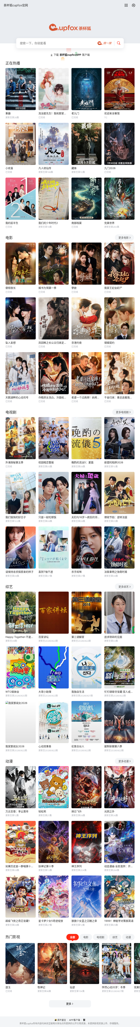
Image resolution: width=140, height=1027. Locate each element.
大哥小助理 (44, 691)
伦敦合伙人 (77, 746)
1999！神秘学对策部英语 (118, 920)
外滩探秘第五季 (14, 462)
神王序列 (76, 866)
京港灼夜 (76, 342)
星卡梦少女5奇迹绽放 (50, 920)
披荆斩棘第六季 (113, 746)
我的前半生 (11, 222)
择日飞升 (76, 811)
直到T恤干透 (45, 571)
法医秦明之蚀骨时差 (115, 571)
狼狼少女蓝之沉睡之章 (84, 920)
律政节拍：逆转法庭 (115, 517)
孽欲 (74, 287)
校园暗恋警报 (46, 462)
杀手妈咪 (76, 571)
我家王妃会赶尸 (113, 287)
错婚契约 (109, 342)
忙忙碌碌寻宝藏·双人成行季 (119, 691)
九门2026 (110, 168)
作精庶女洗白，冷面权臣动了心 (53, 397)
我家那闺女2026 (14, 746)
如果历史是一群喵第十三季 (20, 866)
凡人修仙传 (44, 168)
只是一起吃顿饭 (47, 517)
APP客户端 (74, 1020)
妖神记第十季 (46, 866)
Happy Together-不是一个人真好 (20, 636)
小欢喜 (9, 168)
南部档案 (76, 222)
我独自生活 (77, 691)
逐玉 (8, 987)
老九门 (75, 113)
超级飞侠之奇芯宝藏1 (17, 920)
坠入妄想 (10, 342)
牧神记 (41, 987)
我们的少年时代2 (48, 222)
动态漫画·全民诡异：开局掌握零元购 (119, 866)
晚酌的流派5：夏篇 (82, 462)
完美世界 (109, 222)
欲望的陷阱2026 (113, 462)
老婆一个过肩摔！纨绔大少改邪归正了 (86, 397)
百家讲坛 (43, 636)
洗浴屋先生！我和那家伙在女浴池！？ (53, 113)
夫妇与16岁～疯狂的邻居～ (86, 517)
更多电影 (123, 237)
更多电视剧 (122, 412)
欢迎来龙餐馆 (112, 113)
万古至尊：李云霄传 (16, 811)
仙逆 (72, 987)
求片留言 (61, 1020)
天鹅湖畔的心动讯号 (16, 397)
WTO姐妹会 (12, 691)
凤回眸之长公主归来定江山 (53, 342)
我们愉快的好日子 (15, 517)
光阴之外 (109, 811)
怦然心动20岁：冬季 (113, 987)
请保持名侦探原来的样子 (19, 571)
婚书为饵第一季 (47, 287)
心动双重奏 (44, 746)
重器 (8, 113)
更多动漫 (123, 761)
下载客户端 (72, 54)
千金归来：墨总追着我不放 (119, 397)
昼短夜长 (10, 287)
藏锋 (74, 168)
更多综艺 (123, 586)
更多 (68, 1003)
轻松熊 (42, 811)
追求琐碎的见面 (113, 636)
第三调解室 (77, 636)
